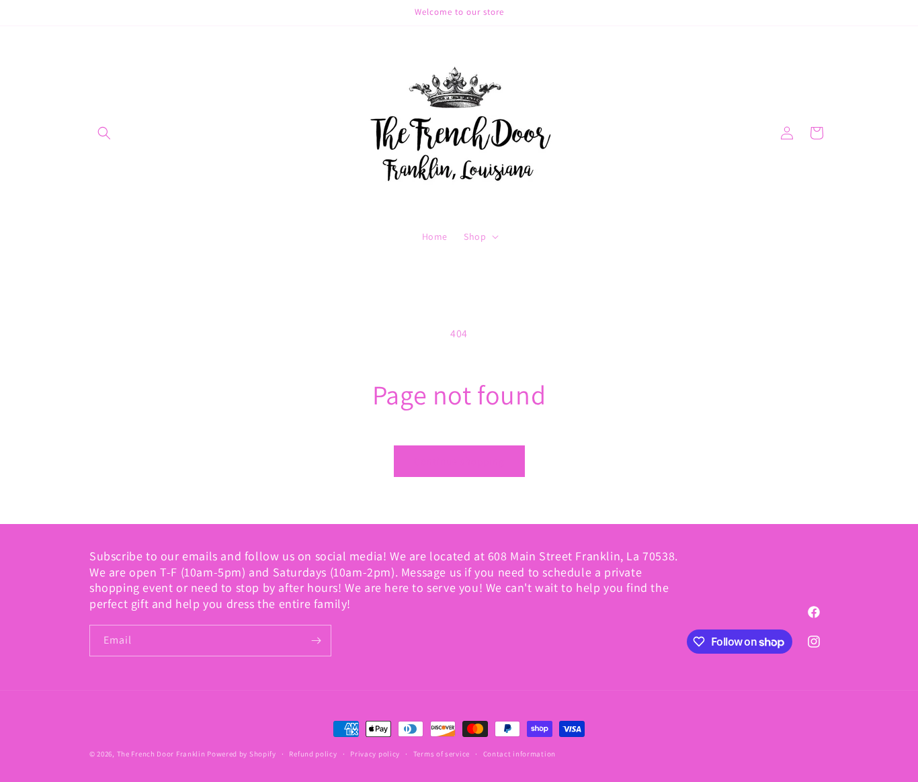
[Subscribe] (316, 640)
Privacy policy (375, 753)
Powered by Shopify (241, 753)
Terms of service (441, 753)
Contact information (519, 753)
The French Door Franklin (161, 753)
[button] (104, 133)
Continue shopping (459, 461)
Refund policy (313, 753)
